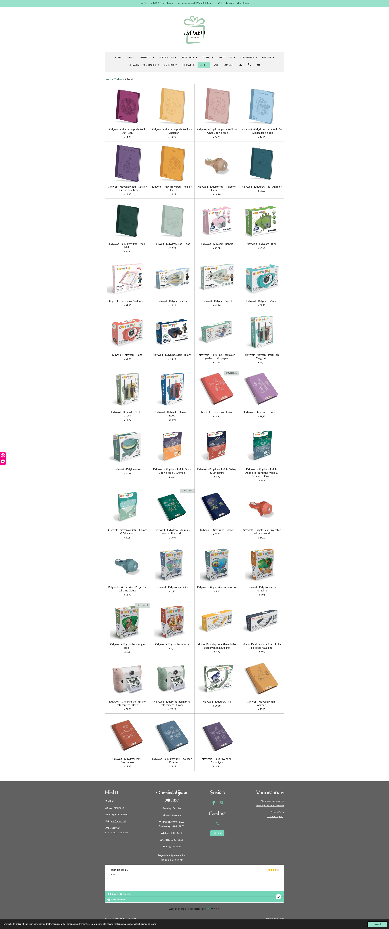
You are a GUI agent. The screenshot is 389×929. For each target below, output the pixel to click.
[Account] (240, 65)
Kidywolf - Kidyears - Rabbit (217, 244)
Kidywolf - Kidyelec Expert (217, 301)
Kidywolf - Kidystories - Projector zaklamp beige (217, 188)
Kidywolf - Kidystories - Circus (172, 644)
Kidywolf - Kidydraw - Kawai (217, 412)
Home (108, 79)
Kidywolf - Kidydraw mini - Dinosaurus (127, 761)
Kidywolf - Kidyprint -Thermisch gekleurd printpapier (217, 357)
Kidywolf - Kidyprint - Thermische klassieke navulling (262, 646)
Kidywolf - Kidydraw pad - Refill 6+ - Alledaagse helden (262, 131)
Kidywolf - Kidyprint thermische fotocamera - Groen (172, 703)
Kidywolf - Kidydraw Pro (217, 701)
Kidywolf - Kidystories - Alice (172, 587)
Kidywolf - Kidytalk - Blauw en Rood (172, 414)
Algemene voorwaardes (272, 801)
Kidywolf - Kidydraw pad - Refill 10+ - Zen (127, 131)
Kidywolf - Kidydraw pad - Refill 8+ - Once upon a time (127, 188)
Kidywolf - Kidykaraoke (127, 469)
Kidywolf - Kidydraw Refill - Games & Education (127, 532)
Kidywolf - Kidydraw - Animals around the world (172, 532)
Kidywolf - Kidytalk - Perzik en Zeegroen (261, 357)
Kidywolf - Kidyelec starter (172, 301)
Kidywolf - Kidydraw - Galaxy (217, 530)
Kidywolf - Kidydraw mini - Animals (261, 703)
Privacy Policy (277, 812)
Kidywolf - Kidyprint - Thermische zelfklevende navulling (217, 646)
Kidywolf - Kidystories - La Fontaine (262, 589)
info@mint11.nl (118, 821)
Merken (118, 79)
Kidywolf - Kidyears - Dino (262, 244)
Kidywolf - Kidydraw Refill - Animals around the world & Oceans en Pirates (261, 473)
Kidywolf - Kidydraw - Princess (261, 412)
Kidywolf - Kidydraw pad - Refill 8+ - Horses (172, 188)
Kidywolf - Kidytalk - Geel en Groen (127, 414)
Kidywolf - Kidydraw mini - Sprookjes (217, 761)
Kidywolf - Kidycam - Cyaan (261, 301)
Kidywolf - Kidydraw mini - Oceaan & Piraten (172, 761)
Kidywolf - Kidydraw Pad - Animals (262, 186)
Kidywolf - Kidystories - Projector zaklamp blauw (127, 589)
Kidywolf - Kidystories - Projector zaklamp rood (262, 532)
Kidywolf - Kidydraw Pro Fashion (127, 301)
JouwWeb (280, 919)
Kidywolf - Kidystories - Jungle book (127, 646)
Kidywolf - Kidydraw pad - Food (172, 244)
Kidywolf (129, 79)
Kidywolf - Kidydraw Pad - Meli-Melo (127, 246)
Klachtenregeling (275, 816)
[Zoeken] (249, 64)
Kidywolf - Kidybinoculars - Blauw (172, 355)
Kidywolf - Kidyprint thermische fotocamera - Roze (127, 703)
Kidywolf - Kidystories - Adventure (217, 587)
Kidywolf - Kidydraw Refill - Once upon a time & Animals (172, 471)
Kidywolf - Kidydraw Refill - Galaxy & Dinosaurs (217, 471)
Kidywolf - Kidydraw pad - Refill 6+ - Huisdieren (172, 131)
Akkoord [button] (377, 924)
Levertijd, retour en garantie (270, 805)
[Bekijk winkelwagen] (258, 65)
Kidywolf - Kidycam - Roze (127, 355)
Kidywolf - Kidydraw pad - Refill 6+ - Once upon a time (217, 131)
